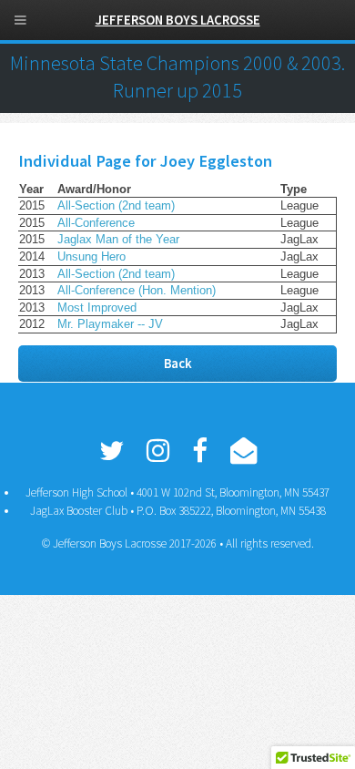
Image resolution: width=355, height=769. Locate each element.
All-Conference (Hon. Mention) (136, 290)
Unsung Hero (91, 256)
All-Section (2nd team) (116, 205)
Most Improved (97, 307)
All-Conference (96, 223)
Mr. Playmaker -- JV (110, 324)
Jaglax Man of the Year (118, 239)
